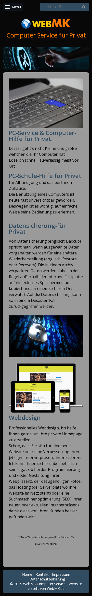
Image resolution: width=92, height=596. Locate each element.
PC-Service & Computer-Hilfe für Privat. (42, 136)
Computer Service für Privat (46, 35)
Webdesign (25, 417)
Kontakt (42, 574)
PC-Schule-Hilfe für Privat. (46, 176)
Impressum (61, 574)
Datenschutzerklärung (47, 579)
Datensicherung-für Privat (37, 228)
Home (27, 574)
